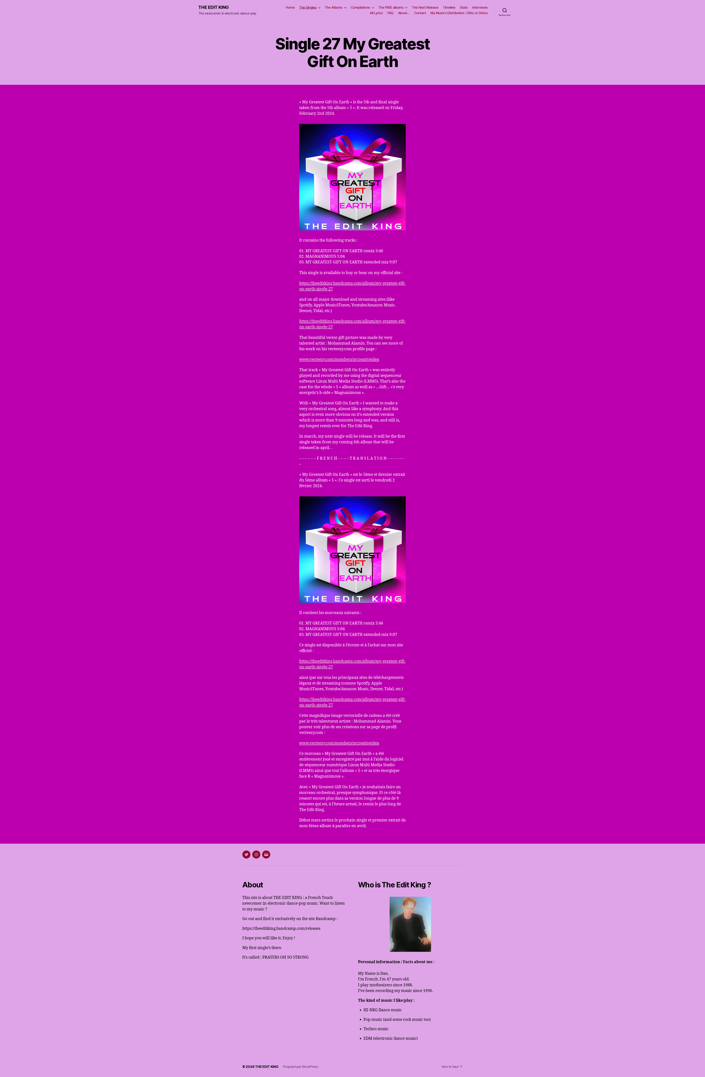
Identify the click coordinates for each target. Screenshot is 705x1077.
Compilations (360, 7)
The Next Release (425, 7)
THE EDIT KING (213, 7)
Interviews (480, 7)
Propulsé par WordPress (300, 1067)
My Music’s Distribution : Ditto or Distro (459, 13)
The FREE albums (391, 7)
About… (404, 13)
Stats (464, 7)
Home (290, 7)
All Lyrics (376, 13)
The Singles (308, 7)
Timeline (449, 7)
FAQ (390, 13)
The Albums (334, 7)
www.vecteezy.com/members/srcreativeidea (339, 359)
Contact (420, 13)
